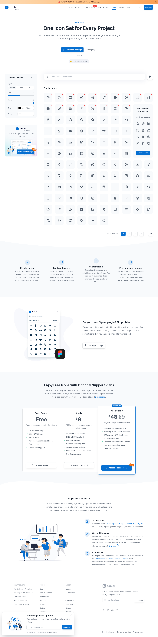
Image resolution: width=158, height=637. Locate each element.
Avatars (121, 7)
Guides (42, 604)
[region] (79, 2)
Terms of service (124, 632)
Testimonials (70, 593)
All (30, 88)
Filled (21, 88)
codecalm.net (109, 632)
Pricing (68, 612)
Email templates (20, 597)
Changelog (91, 50)
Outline (12, 88)
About (68, 589)
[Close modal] (71, 615)
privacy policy (52, 632)
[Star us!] (108, 611)
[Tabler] (109, 586)
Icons (114, 7)
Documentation (46, 593)
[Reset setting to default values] (32, 77)
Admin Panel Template (23, 589)
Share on (113, 546)
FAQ (67, 597)
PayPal (140, 524)
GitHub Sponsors (113, 524)
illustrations (100, 397)
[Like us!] (112, 611)
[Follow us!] (104, 611)
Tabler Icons (100, 559)
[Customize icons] (150, 77)
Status (42, 608)
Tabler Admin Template (118, 559)
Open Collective (127, 524)
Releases (69, 604)
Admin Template (75, 7)
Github (68, 608)
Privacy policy (138, 632)
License (43, 612)
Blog (128, 7)
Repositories (45, 597)
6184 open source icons (24, 593)
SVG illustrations (20, 600)
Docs (138, 7)
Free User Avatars (21, 604)
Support (43, 600)
